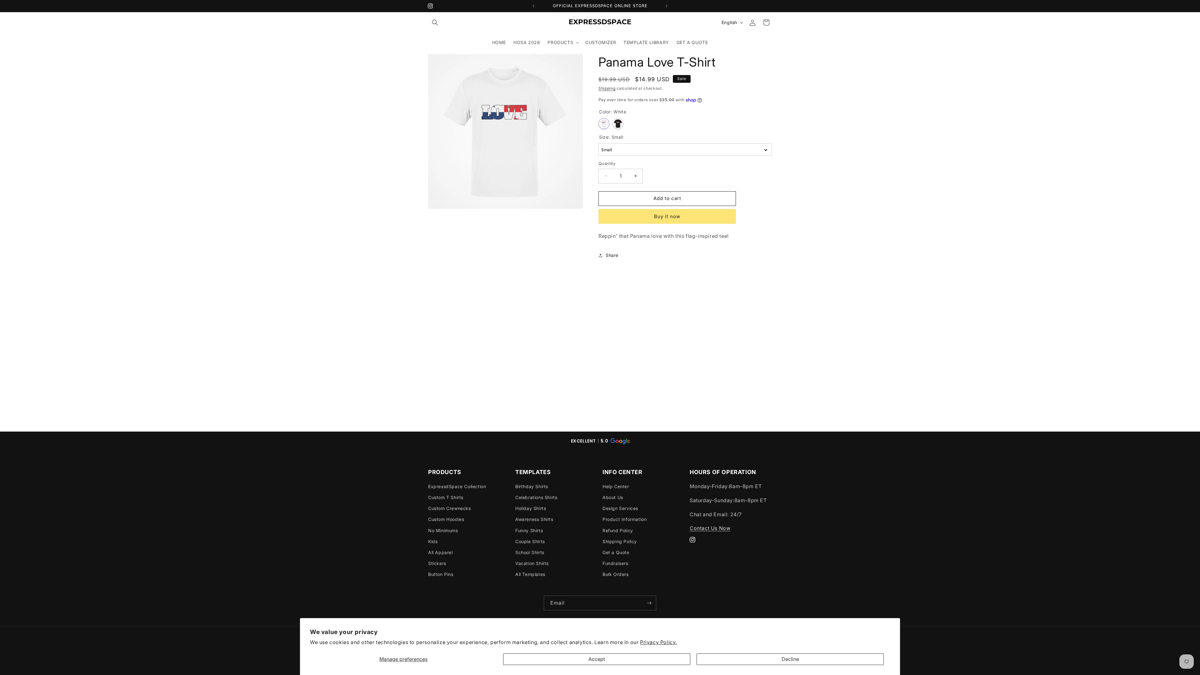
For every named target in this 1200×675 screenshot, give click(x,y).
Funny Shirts (529, 530)
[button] (435, 22)
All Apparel (440, 552)
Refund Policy (617, 530)
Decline (790, 659)
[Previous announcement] (533, 6)
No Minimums (443, 530)
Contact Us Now (710, 528)
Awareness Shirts (534, 519)
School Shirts (529, 552)
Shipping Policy (619, 541)
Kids (433, 541)
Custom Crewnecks (449, 508)
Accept (596, 659)
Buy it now (667, 216)
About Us (612, 497)
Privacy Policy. (658, 642)
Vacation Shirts (532, 563)
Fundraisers (615, 563)
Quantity (606, 163)
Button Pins (440, 574)
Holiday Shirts (530, 508)
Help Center (615, 486)
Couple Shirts (530, 541)
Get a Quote (615, 552)
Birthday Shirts (531, 486)
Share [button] (612, 255)
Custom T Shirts (445, 497)
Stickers (437, 563)
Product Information (624, 519)
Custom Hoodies (446, 519)
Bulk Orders (615, 574)
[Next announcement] (666, 6)
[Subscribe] (649, 603)
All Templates (530, 574)
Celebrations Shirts (536, 497)
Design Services (620, 508)
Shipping (607, 88)
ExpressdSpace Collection (457, 486)
